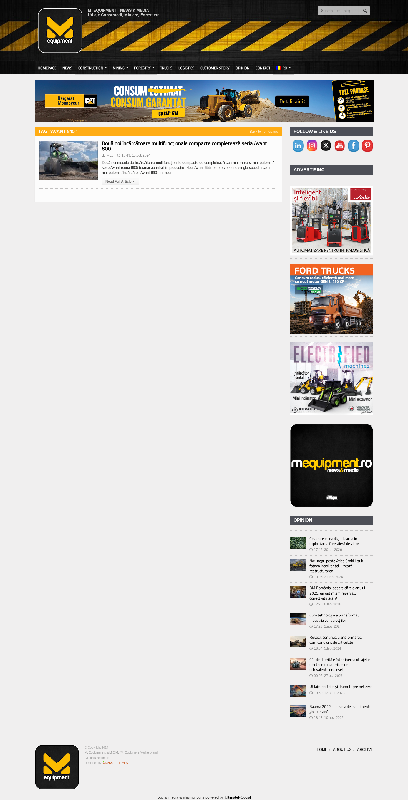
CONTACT (263, 68)
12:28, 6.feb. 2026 (325, 604)
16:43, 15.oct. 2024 (133, 155)
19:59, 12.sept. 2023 (327, 693)
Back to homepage (264, 131)
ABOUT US (342, 749)
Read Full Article (119, 182)
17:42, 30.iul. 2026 (325, 550)
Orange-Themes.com (115, 762)
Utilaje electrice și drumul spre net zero (340, 686)
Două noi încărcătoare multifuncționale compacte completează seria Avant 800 (184, 145)
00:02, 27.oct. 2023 (326, 676)
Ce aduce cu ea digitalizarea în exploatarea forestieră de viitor (334, 541)
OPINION (243, 68)
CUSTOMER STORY (215, 68)
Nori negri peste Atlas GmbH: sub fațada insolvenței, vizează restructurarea (336, 566)
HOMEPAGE (47, 68)
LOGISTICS (186, 68)
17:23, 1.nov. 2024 (325, 626)
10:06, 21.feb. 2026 (326, 577)
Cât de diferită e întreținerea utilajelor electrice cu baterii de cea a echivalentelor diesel (339, 664)
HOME (322, 749)
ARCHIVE (365, 749)
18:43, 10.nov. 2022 (326, 718)
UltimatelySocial (238, 797)
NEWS (67, 68)
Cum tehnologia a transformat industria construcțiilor (334, 617)
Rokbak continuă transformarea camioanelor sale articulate (335, 639)
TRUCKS (166, 68)
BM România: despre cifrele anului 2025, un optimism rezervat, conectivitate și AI (337, 593)
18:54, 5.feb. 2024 (325, 648)
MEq (108, 155)
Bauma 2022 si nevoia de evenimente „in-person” (340, 709)
